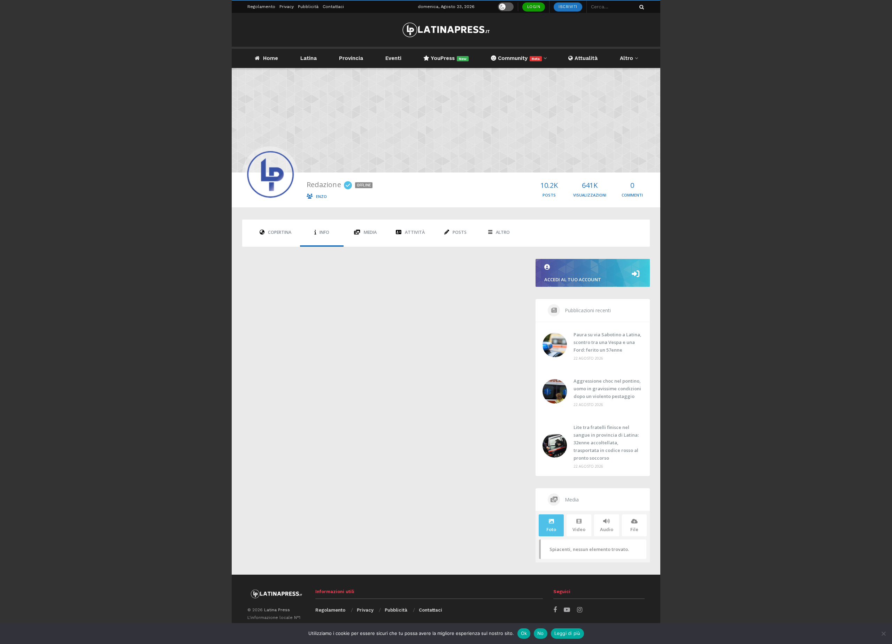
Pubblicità (308, 6)
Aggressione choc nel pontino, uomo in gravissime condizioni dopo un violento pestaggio (607, 388)
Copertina (279, 232)
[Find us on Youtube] (567, 610)
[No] (883, 633)
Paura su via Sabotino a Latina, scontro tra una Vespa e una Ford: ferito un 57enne (607, 342)
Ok (524, 633)
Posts (460, 232)
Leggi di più (567, 633)
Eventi (393, 58)
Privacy (286, 6)
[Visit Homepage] (446, 30)
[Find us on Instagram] (579, 610)
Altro (626, 58)
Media (370, 232)
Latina (308, 58)
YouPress (448, 58)
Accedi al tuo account (572, 279)
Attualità (585, 58)
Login (533, 7)
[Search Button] (640, 7)
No (540, 633)
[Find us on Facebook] (555, 610)
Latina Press (277, 609)
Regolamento (261, 6)
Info (324, 232)
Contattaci (333, 6)
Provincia (351, 58)
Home (270, 58)
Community (518, 58)
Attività (415, 232)
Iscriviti (568, 7)
